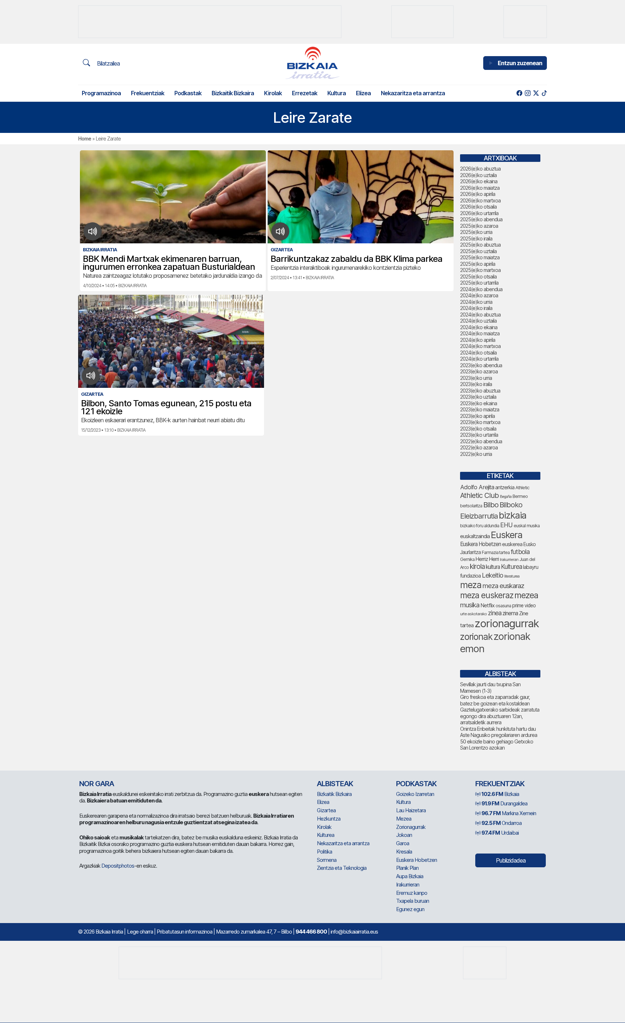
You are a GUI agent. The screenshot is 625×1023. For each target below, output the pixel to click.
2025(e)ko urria (476, 232)
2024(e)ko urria (476, 302)
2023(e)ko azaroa (479, 371)
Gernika (467, 559)
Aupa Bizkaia (409, 876)
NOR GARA (96, 783)
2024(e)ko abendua (481, 289)
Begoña (505, 496)
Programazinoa (101, 93)
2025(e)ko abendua (481, 219)
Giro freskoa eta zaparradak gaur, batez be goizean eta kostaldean (495, 700)
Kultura (336, 93)
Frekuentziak (147, 93)
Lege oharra (140, 931)
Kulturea (511, 566)
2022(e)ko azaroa (479, 447)
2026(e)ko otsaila (478, 207)
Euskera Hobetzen (480, 544)
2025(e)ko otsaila (478, 276)
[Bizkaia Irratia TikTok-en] (544, 93)
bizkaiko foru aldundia (479, 525)
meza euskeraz (486, 595)
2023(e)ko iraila (476, 384)
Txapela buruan (412, 900)
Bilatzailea (107, 63)
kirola (477, 566)
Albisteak (335, 783)
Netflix (487, 605)
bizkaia (512, 515)
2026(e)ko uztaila (478, 175)
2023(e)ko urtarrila (479, 435)
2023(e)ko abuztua (480, 390)
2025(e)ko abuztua (480, 245)
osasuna (503, 605)
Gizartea (326, 810)
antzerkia (504, 487)
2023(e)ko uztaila (478, 397)
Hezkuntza (328, 818)
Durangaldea (504, 803)
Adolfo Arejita (477, 487)
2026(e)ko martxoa (480, 200)
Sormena (326, 859)
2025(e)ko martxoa (480, 270)
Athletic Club (479, 495)
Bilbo (490, 504)
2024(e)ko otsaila (478, 352)
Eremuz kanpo (411, 892)
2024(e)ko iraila (476, 308)
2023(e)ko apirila (477, 416)
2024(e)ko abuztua (480, 314)
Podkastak (187, 93)
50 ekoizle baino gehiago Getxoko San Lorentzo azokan (496, 744)
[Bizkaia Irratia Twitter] (536, 93)
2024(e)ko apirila (477, 340)
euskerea (512, 544)
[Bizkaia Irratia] (312, 63)
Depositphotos (117, 865)
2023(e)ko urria (476, 378)
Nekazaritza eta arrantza (413, 93)
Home (84, 138)
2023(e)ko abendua (481, 365)
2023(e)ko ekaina (478, 403)
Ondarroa (501, 822)
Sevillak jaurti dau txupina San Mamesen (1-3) (490, 687)
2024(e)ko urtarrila (479, 359)
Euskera (506, 534)
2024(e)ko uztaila (478, 321)
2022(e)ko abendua (481, 441)
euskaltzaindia (475, 536)
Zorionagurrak (410, 826)
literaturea (511, 576)
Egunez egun (410, 909)
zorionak (476, 636)
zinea (494, 613)
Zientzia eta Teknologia (341, 867)
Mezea (403, 818)
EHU (506, 525)
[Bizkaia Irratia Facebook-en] (519, 93)
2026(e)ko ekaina (478, 181)
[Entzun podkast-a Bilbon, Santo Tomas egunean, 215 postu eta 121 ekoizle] (91, 375)
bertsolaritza (471, 505)
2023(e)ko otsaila (478, 428)
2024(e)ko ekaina (478, 327)
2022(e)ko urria (476, 454)
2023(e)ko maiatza (479, 409)
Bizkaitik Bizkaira (233, 93)
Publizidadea (511, 860)
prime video (524, 605)
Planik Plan (407, 867)
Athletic (522, 487)
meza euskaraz (503, 586)
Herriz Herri (487, 559)
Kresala (404, 851)
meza (470, 584)
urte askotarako (473, 613)
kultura (493, 566)
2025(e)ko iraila (476, 238)
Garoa (402, 843)
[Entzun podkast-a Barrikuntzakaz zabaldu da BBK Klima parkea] (280, 231)
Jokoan (404, 834)
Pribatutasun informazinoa (184, 931)
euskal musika (527, 525)
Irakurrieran (509, 559)
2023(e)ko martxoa (480, 422)
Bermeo (520, 496)
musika (469, 605)
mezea (526, 595)
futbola (520, 551)
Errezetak (304, 93)
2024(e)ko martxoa (480, 346)
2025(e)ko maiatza (479, 257)
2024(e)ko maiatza (479, 333)
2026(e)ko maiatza (479, 188)
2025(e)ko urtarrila (479, 283)
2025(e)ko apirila (477, 264)
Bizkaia (500, 794)
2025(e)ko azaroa (479, 226)
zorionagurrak (507, 623)
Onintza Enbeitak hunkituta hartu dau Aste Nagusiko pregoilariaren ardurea (498, 732)
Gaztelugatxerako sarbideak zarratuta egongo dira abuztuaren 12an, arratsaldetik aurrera (499, 716)
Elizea (363, 93)
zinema (510, 613)
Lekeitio (492, 575)
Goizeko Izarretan (415, 794)
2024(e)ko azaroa (479, 295)
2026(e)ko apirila (477, 194)
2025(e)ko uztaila (478, 251)
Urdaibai (500, 832)
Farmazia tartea (496, 552)
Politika (324, 851)
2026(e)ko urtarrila (479, 213)
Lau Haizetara (411, 810)
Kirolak (273, 93)
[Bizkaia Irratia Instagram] (527, 93)
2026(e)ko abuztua (480, 168)
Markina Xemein (508, 813)
